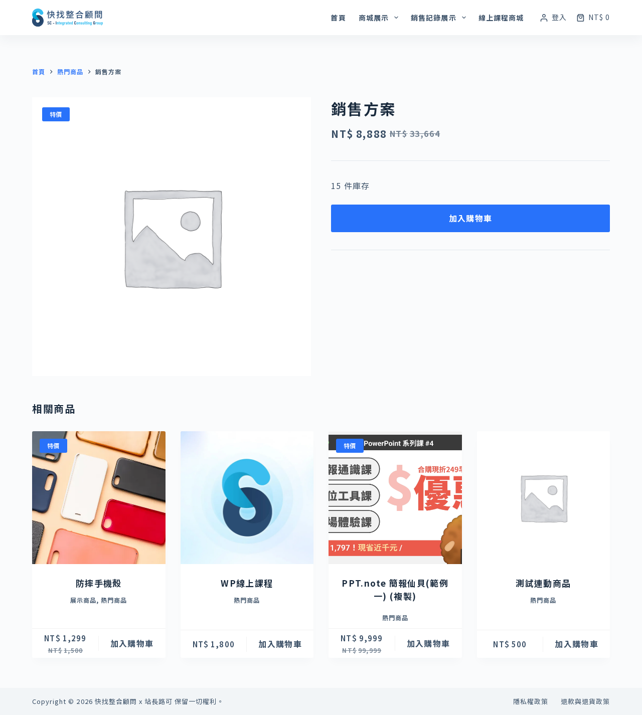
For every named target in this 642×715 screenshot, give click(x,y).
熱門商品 (114, 600)
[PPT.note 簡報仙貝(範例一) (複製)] (395, 498)
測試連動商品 (543, 583)
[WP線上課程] (247, 498)
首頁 (338, 18)
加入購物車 (470, 218)
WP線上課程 (247, 583)
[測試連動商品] (543, 498)
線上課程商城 (501, 18)
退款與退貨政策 (585, 701)
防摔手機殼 (99, 583)
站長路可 (158, 701)
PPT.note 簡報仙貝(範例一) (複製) (395, 589)
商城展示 (374, 18)
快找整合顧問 (116, 701)
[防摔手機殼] (99, 498)
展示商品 (83, 600)
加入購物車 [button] (131, 643)
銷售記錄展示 (433, 18)
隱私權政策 (530, 701)
